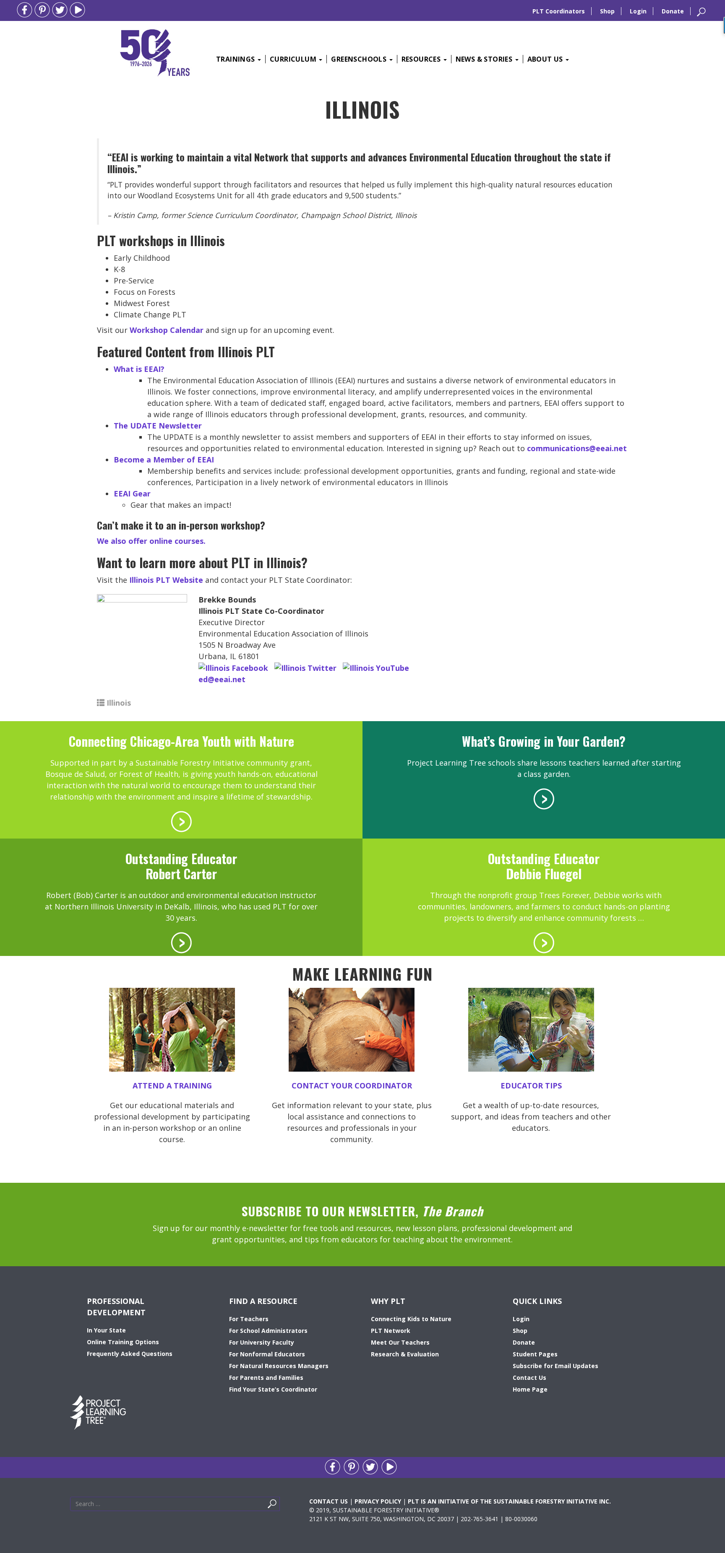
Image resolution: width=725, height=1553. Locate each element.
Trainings (236, 59)
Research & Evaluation (405, 1354)
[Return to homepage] (155, 52)
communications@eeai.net (577, 448)
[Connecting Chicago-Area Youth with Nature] (181, 820)
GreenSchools (359, 59)
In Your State (106, 1330)
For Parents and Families (266, 1378)
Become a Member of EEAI (164, 459)
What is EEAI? (139, 369)
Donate (673, 11)
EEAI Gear (132, 493)
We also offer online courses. (151, 541)
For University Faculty (261, 1342)
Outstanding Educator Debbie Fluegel (544, 866)
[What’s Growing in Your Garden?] (543, 798)
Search (282, 1506)
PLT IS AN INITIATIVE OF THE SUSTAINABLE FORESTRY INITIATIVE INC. (509, 1501)
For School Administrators (268, 1331)
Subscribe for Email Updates (555, 1366)
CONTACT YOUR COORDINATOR (352, 1085)
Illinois (119, 703)
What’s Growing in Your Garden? (544, 741)
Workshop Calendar (166, 330)
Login (638, 11)
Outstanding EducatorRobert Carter (181, 866)
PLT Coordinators (558, 11)
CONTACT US (328, 1501)
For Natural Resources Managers (279, 1366)
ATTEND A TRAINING (172, 1085)
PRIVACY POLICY (378, 1501)
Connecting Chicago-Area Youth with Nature (181, 741)
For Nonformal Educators (267, 1354)
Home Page (530, 1389)
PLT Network (390, 1331)
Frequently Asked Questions (129, 1354)
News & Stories (485, 59)
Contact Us (529, 1378)
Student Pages (535, 1354)
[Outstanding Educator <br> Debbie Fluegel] (543, 942)
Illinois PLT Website (166, 580)
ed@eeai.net (221, 679)
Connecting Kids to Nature (411, 1319)
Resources (422, 59)
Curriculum (294, 59)
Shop (607, 11)
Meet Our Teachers (400, 1342)
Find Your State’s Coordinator (273, 1389)
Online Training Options (123, 1342)
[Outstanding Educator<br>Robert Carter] (181, 942)
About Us (546, 59)
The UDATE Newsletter (158, 426)
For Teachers (249, 1319)
